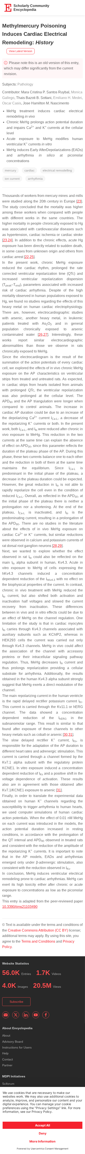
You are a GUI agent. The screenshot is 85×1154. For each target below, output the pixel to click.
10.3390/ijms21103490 (19, 907)
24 (10, 240)
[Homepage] (8, 8)
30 (66, 734)
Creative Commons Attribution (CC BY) (38, 930)
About (6, 1035)
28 (55, 546)
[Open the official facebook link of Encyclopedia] (45, 1014)
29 (60, 546)
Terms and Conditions (38, 941)
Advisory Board (12, 1041)
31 (70, 734)
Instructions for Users (17, 1047)
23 (79, 201)
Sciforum (8, 1083)
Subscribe (16, 1001)
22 (27, 257)
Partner (7, 1065)
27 (45, 334)
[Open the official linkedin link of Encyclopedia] (25, 1014)
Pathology (25, 84)
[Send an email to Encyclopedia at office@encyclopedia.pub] (5, 1014)
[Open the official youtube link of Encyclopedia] (35, 1014)
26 (40, 334)
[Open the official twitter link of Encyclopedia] (15, 1014)
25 (32, 257)
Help (5, 1053)
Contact (7, 1059)
